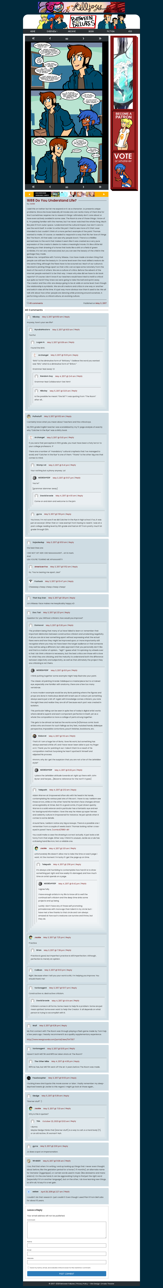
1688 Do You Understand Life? (52, 200)
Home (32, 31)
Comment (31, 1220)
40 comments (36, 303)
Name (29, 1242)
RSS (130, 31)
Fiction (110, 31)
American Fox (41, 566)
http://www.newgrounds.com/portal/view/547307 (51, 1039)
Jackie (32, 204)
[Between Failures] (81, 22)
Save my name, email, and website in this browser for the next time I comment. (60, 1268)
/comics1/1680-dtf (60, 829)
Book (91, 31)
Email (29, 1250)
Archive (72, 31)
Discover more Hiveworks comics (42, 194)
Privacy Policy (82, 1284)
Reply (67, 316)
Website (30, 1258)
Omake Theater (107, 1284)
